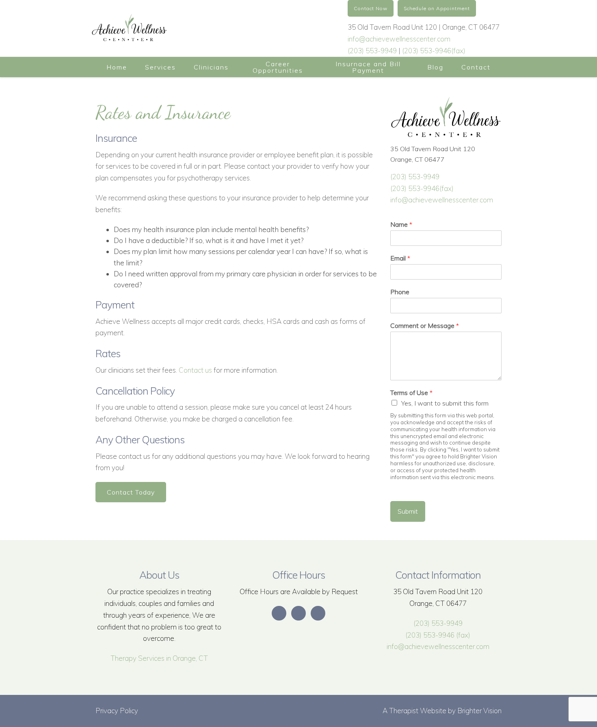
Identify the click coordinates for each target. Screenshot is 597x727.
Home (116, 67)
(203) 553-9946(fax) (433, 50)
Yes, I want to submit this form (445, 403)
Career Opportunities (278, 67)
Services (160, 67)
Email (400, 258)
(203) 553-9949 (372, 50)
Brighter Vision (479, 710)
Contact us (195, 370)
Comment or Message (424, 325)
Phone (399, 292)
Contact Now (370, 8)
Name (401, 224)
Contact (476, 67)
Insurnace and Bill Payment (368, 67)
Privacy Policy (116, 710)
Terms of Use (411, 392)
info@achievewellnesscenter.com (399, 39)
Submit (408, 511)
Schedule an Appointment (437, 8)
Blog (435, 67)
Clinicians (211, 67)
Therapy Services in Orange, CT (159, 658)
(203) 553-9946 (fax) (437, 635)
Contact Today (131, 492)
